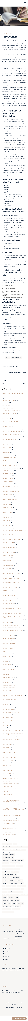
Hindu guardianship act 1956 (11, 582)
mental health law (9, 685)
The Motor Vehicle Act (10, 804)
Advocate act (7, 405)
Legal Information (17, 32)
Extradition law (8, 555)
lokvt (14, 903)
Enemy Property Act (9, 544)
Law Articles (7, 653)
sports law (6, 781)
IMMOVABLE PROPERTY (9, 598)
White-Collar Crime (9, 834)
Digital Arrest (7, 525)
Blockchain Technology (10, 439)
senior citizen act (8, 768)
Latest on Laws (8, 648)
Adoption (6, 402)
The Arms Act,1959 (8, 796)
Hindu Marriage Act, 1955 (10, 587)
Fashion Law (7, 560)
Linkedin (7, 956)
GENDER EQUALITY (8, 565)
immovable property (9, 595)
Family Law (6, 557)
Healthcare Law (8, 576)
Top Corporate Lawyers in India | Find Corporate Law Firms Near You (20, 934)
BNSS (4, 442)
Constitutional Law (9, 486)
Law (4, 651)
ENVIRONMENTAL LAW (9, 552)
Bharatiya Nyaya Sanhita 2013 (12, 429)
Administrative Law (9, 400)
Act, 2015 (5, 395)
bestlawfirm (15, 871)
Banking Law (7, 426)
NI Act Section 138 (8, 707)
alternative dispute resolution (12, 410)
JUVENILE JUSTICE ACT (9, 635)
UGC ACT (5, 825)
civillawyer (16, 877)
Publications (7, 744)
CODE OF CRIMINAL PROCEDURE (11, 468)
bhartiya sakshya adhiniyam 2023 (13, 436)
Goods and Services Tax (10, 570)
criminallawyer (15, 883)
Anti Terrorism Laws (9, 413)
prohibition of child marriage (12, 730)
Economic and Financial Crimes (12, 539)
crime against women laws (11, 499)
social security (7, 773)
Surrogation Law (8, 789)
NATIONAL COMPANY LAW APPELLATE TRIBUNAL (13, 696)
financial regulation (9, 563)
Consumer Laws (7, 489)
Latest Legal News (8, 646)
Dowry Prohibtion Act (10, 537)
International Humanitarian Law (13, 630)
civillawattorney (7, 877)
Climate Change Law (9, 465)
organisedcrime (8, 717)
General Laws (7, 568)
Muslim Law (6, 693)
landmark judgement (9, 643)
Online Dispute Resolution (11, 712)
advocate (20, 860)
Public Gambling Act (9, 736)
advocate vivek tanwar (8, 866)
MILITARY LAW (7, 690)
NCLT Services (6, 938)
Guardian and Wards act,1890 (12, 573)
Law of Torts (7, 656)
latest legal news (11, 886)
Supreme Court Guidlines (10, 783)
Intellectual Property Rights (12, 625)
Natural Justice (8, 701)
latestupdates (15, 889)
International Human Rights (11, 627)
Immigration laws (8, 592)
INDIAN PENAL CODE (8, 605)
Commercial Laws (8, 470)
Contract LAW (7, 494)
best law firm (6, 871)
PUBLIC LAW (6, 742)
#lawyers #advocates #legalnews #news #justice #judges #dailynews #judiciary (13, 850)
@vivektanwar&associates (9, 860)
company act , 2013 (8, 473)
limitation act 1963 (8, 669)
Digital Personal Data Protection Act (13, 531)
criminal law (6, 883)
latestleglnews (21, 886)
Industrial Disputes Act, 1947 (11, 611)
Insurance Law (7, 622)
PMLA (4, 722)
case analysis (7, 449)
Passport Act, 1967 (8, 720)
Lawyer (4, 897)
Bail (4, 423)
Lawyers (5, 661)
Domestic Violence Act (10, 534)
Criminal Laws (7, 507)
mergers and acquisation (10, 687)
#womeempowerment (8, 857)
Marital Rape (7, 674)
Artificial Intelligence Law (11, 421)
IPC (3, 886)
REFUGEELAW (6, 749)
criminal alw (7, 502)
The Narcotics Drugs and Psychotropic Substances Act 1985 (13, 809)
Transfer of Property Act (11, 820)
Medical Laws (7, 682)
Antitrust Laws (8, 415)
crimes (8, 357)
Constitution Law (8, 483)
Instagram (7, 951)
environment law (8, 550)
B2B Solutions (6, 929)
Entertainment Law (9, 547)
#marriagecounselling (8, 854)
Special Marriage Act (9, 778)
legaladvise (5, 900)
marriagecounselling (8, 906)
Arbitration (7, 418)
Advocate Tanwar (16, 1003)
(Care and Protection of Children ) (13, 393)
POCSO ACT (6, 725)
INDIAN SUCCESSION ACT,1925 (11, 608)
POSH (4, 727)
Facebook (7, 948)
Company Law (7, 475)
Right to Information (9, 757)
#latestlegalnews (7, 844)
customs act (7, 515)
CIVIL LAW (6, 460)
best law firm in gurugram (9, 874)
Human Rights (7, 590)
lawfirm (5, 891)
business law (7, 444)
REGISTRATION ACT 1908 (9, 752)
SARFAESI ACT (7, 762)
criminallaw (19, 880)
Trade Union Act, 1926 (9, 818)
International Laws (9, 633)
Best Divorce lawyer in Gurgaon (11, 868)
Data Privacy (7, 520)
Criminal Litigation (9, 509)
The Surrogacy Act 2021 (10, 812)
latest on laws (6, 889)
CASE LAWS (6, 452)
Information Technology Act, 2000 (12, 617)
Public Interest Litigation (11, 739)
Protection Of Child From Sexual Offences (13, 734)
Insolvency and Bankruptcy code (13, 619)
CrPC (22, 883)
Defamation (6, 522)
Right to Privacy (8, 760)
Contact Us (19, 1007)
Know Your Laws (14, 1008)
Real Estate (6, 747)
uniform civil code (8, 828)
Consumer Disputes (8, 931)
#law (15, 844)
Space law (6, 775)
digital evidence (8, 528)
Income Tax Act (7, 600)
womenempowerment (8, 911)
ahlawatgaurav (6, 33)
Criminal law (7, 504)
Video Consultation (10, 1007)
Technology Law (8, 794)
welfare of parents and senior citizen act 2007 (12, 832)
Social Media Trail (8, 770)
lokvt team (20, 903)
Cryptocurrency (8, 512)
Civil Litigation (18, 929)
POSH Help (18, 938)
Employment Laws (8, 542)
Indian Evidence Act (9, 603)
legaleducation (6, 903)
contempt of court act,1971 (11, 491)
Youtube (7, 959)
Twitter (6, 953)
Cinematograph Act (9, 455)
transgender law (8, 823)
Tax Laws (6, 791)
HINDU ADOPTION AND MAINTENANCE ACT (13, 579)
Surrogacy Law (7, 786)
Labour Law (6, 640)
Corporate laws (8, 496)
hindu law (6, 585)
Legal (16, 897)
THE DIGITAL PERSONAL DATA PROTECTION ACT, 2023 (11, 801)
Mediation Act (7, 679)
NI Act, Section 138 (8, 709)
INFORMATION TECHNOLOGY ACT (12, 613)
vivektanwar (16, 909)
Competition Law (8, 478)
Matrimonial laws (8, 677)
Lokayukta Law (7, 672)
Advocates (5, 863)
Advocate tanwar (14, 863)
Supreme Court (6, 909)
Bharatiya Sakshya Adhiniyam (12, 434)
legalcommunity (15, 900)
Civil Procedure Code (9, 462)
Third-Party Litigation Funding (12, 815)
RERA (4, 755)
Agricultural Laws (8, 408)
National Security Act (10, 699)
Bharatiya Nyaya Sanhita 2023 (12, 431)
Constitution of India (8, 880)
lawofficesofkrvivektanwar (15, 891)
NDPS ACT (6, 704)
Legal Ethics (7, 664)
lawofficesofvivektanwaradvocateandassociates (15, 894)
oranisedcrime (7, 714)
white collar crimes (16, 357)
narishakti (17, 906)
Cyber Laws (6, 517)
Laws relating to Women (10, 659)
